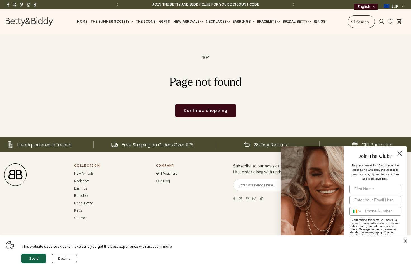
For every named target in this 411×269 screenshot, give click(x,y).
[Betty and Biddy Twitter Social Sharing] (241, 198)
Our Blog (163, 181)
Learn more (162, 246)
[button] (111, 21)
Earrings (80, 188)
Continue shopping (206, 110)
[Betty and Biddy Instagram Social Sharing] (254, 198)
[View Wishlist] (390, 21)
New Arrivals (84, 173)
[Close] (405, 241)
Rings (78, 210)
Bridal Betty (83, 203)
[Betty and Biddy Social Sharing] (247, 198)
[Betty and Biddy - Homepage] (29, 21)
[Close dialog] (400, 153)
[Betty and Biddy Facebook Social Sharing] (234, 198)
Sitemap (80, 218)
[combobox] (361, 21)
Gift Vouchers (166, 173)
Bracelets (81, 195)
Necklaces (82, 181)
